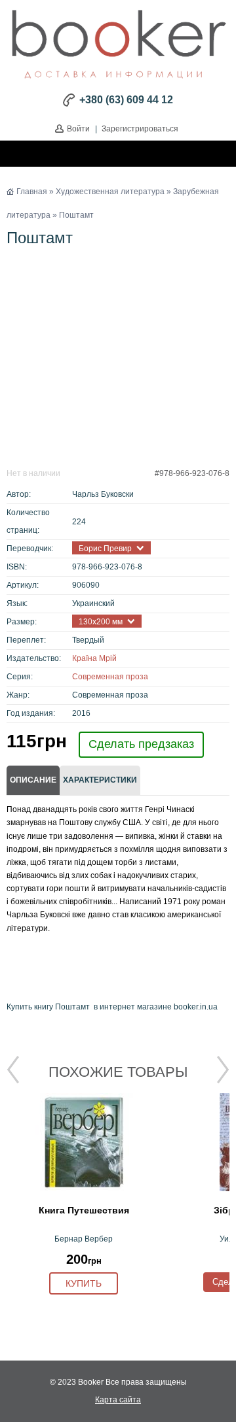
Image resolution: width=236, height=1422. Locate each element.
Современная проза (110, 676)
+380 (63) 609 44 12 (126, 99)
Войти (78, 128)
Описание (33, 780)
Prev (13, 1069)
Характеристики (100, 780)
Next (222, 1069)
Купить (84, 1283)
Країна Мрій (94, 658)
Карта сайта (118, 1399)
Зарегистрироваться (140, 128)
